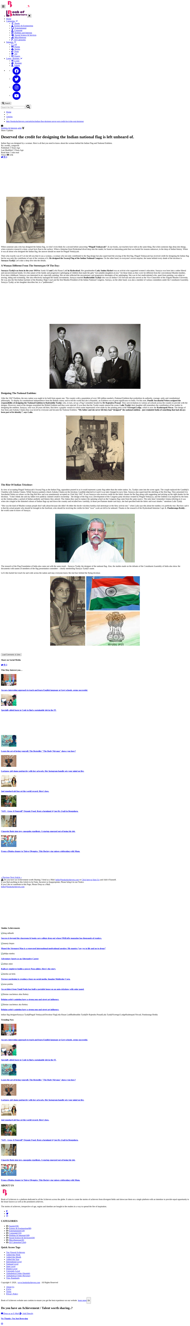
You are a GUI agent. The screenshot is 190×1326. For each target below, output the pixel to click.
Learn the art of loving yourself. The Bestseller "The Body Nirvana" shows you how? (38, 751)
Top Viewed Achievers (15, 1252)
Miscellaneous (19, 37)
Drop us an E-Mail (11, 1313)
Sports (16, 23)
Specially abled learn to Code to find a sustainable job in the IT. (28, 710)
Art (15, 54)
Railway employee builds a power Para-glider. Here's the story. (28, 969)
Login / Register (13, 58)
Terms (8, 1291)
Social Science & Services (25, 35)
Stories (16, 49)
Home (8, 19)
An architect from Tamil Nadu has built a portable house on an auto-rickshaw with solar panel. (42, 989)
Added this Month (13, 1257)
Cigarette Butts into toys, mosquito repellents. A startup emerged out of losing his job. (38, 831)
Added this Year (12, 1259)
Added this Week (13, 1255)
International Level (14, 1262)
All (15, 44)
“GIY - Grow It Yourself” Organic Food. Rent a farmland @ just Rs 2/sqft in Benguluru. (39, 811)
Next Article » (16, 877)
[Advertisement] (78, 176)
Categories (11, 21)
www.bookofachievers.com (29, 1282)
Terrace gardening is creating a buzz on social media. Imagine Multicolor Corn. (35, 979)
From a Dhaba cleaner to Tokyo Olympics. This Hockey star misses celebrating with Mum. (40, 851)
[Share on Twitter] (2, 157)
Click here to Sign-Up (91, 880)
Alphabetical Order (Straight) (18, 1273)
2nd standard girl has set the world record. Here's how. (25, 791)
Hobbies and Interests (22, 33)
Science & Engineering (23, 26)
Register (18, 63)
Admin (16, 65)
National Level (12, 1264)
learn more (82, 1300)
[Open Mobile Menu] (3, 6)
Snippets (10, 42)
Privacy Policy (12, 1294)
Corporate (17, 30)
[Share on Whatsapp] (6, 157)
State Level (10, 1266)
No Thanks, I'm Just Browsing (14, 1318)
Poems (16, 47)
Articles (9, 117)
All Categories (19, 40)
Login (16, 61)
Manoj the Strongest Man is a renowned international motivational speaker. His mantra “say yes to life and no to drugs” (53, 948)
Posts (16, 51)
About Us (10, 1287)
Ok (89, 1300)
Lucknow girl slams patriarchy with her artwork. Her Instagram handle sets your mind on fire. (42, 771)
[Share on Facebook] (4, 157)
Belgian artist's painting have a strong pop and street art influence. (30, 999)
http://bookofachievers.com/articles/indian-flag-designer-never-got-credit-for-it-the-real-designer (45, 121)
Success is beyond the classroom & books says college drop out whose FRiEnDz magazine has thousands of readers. (51, 938)
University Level (13, 1271)
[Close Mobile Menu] (29, 16)
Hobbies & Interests (9, 128)
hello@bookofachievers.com (67, 880)
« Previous (5, 877)
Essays (16, 56)
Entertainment (20, 28)
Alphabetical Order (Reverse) (18, 1276)
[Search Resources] (28, 107)
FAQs (8, 1289)
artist (20, 128)
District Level (11, 1269)
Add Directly (27, 1313)
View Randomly (13, 1278)
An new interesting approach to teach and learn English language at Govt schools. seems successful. (44, 690)
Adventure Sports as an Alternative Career (20, 959)
